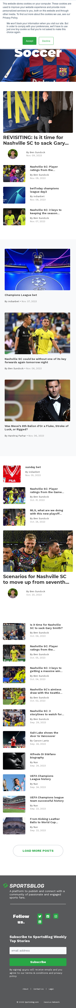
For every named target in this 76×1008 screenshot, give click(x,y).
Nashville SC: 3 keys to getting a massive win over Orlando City (46, 669)
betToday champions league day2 (44, 190)
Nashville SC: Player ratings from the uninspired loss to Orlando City (44, 648)
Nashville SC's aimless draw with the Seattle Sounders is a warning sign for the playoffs (45, 691)
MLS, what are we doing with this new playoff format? (46, 512)
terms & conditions (36, 973)
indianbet (39, 196)
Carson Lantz (41, 740)
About (25, 989)
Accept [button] (29, 40)
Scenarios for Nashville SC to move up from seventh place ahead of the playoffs (36, 579)
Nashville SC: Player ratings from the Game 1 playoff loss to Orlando (47, 490)
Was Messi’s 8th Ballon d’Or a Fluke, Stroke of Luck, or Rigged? (36, 427)
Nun (36, 762)
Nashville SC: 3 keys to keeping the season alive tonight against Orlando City (46, 211)
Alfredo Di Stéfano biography (43, 756)
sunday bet (33, 467)
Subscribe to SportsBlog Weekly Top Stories (38, 939)
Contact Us (38, 989)
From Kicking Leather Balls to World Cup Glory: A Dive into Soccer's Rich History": (45, 820)
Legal (51, 989)
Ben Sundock (37, 152)
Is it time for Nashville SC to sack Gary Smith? (46, 626)
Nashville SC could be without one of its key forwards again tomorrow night (35, 360)
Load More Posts (38, 851)
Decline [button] (46, 40)
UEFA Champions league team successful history (47, 799)
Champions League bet (21, 294)
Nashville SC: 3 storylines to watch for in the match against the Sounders (47, 712)
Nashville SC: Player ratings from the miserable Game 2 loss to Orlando (46, 168)
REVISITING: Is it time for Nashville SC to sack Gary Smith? (34, 140)
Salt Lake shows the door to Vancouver (44, 734)
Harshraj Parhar (17, 435)
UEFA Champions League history (41, 777)
